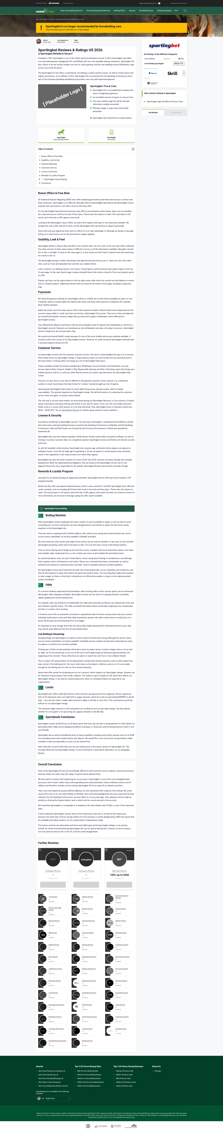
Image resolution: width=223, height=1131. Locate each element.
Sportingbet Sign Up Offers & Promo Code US (166, 101)
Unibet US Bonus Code (124, 1086)
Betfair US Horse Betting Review (89, 1078)
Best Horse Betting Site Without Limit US (53, 1086)
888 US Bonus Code (123, 1078)
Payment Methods (49, 164)
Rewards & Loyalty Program (53, 175)
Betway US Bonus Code (124, 1071)
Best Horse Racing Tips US (48, 1075)
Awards (132, 11)
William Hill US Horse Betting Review (90, 1082)
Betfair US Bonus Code (124, 1075)
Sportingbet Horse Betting (56, 179)
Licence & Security (49, 171)
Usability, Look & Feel (50, 160)
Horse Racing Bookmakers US (98, 11)
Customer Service (49, 168)
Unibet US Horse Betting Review (88, 1086)
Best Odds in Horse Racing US (50, 1082)
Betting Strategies (164, 11)
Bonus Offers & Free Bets (52, 156)
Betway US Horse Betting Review (89, 1075)
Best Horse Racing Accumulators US (52, 1071)
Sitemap (158, 1071)
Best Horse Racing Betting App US (51, 1078)
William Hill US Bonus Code (126, 1082)
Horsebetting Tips (146, 11)
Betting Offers (119, 11)
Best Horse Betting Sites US (71, 11)
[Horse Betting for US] (47, 11)
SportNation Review (70, 410)
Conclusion (46, 183)
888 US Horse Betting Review (87, 1071)
